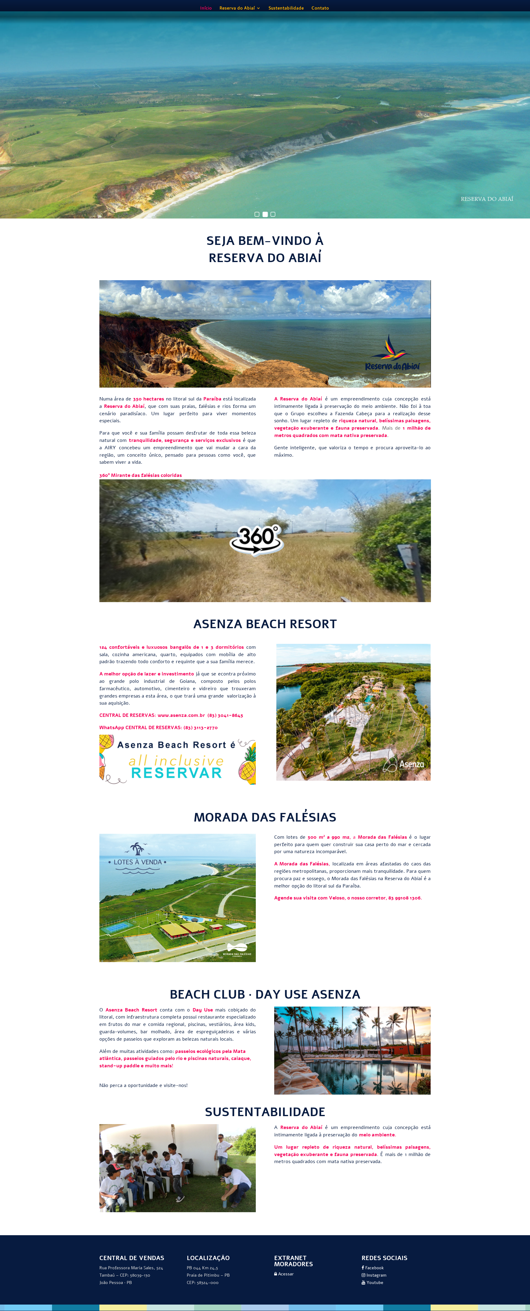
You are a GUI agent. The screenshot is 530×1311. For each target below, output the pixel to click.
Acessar (285, 1274)
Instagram (375, 1275)
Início (206, 8)
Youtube (374, 1283)
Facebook (374, 1268)
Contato (320, 8)
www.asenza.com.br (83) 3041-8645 (200, 715)
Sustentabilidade (286, 8)
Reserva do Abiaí (237, 8)
